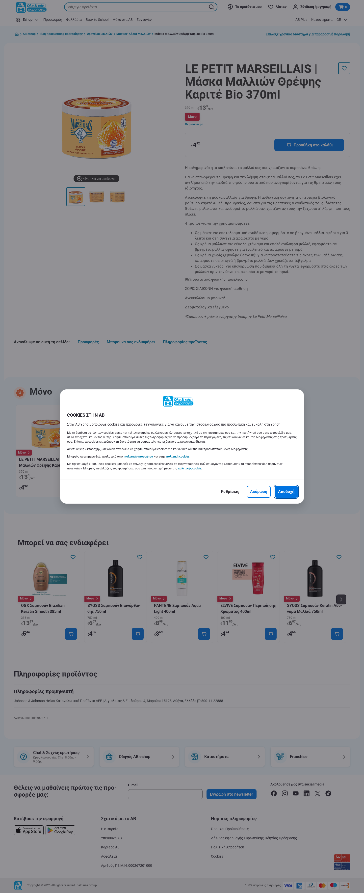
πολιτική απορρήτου (138, 456)
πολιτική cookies (177, 456)
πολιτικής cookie (189, 468)
